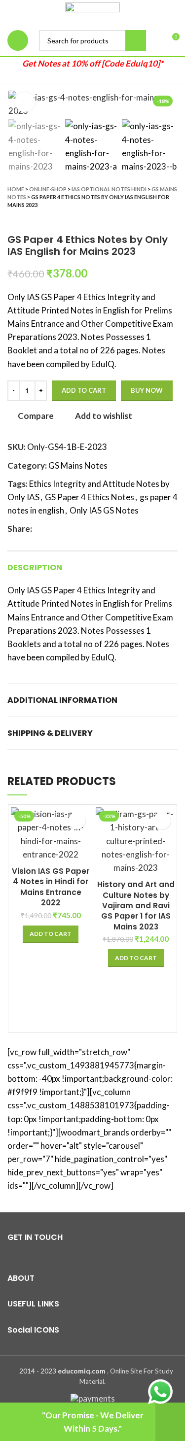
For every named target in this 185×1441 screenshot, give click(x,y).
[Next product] (173, 219)
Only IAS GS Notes (104, 510)
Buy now (147, 390)
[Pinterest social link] (63, 528)
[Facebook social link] (40, 528)
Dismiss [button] (170, 1422)
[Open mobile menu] (17, 40)
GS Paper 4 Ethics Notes (89, 497)
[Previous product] (153, 219)
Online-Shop (48, 189)
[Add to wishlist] (76, 820)
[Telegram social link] (97, 528)
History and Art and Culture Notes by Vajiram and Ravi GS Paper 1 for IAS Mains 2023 (136, 905)
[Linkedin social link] (74, 528)
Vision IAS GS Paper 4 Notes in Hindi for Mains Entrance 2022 (50, 887)
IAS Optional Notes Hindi (109, 189)
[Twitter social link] (51, 528)
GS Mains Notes (78, 465)
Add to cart (84, 390)
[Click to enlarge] (25, 102)
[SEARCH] (135, 40)
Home (15, 189)
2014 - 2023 (38, 1371)
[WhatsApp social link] (85, 528)
